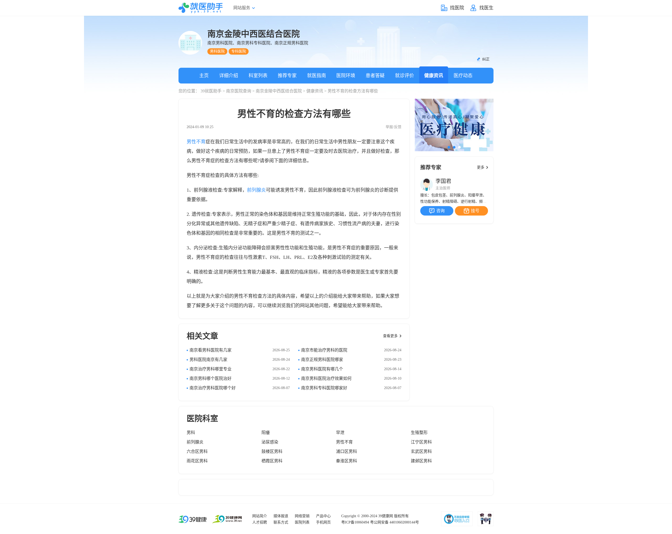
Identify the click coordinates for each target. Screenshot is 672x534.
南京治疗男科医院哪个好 (213, 388)
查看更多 (390, 336)
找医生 (486, 8)
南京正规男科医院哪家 (322, 359)
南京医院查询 (238, 91)
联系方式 (281, 522)
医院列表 (302, 522)
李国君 (443, 181)
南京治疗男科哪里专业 (211, 369)
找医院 (457, 8)
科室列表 (258, 75)
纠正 (486, 59)
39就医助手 (211, 91)
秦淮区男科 (346, 461)
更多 (480, 167)
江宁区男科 (421, 442)
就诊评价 (404, 75)
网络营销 (302, 516)
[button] (449, 147)
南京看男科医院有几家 (211, 350)
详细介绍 (228, 75)
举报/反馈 (393, 127)
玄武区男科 (421, 451)
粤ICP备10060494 (355, 522)
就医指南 (316, 75)
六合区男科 (197, 451)
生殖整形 (419, 432)
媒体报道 (281, 516)
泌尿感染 (269, 442)
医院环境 (345, 75)
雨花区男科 (197, 461)
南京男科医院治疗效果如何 (326, 378)
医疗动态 (463, 75)
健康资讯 (433, 75)
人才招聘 (259, 522)
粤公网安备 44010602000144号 (394, 522)
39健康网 (385, 516)
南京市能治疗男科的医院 (324, 350)
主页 (204, 75)
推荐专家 (287, 75)
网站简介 (259, 516)
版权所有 (401, 516)
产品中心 (323, 516)
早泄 (340, 432)
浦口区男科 (346, 451)
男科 (191, 432)
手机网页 (323, 522)
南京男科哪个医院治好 (211, 378)
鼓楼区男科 (271, 451)
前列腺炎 (256, 190)
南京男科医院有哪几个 (322, 369)
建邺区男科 (421, 461)
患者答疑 (375, 75)
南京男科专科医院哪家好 (324, 388)
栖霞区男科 (271, 461)
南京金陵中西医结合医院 (279, 91)
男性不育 (196, 141)
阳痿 (265, 432)
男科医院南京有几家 (208, 359)
